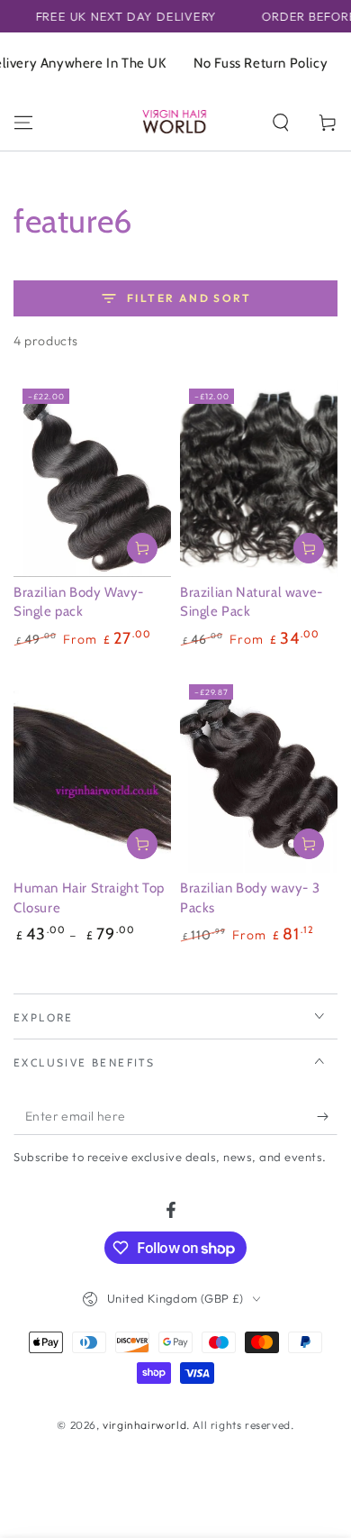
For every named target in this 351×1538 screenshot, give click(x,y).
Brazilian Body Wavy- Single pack (79, 602)
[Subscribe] (327, 1117)
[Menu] (23, 122)
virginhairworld (144, 1425)
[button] (280, 122)
